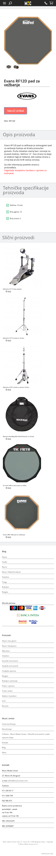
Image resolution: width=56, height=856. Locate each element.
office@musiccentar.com (18, 780)
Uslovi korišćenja (9, 724)
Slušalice (5, 577)
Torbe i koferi (7, 691)
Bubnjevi (5, 587)
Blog (4, 747)
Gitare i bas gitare (9, 641)
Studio (4, 562)
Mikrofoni (6, 651)
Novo (4, 752)
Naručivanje (7, 729)
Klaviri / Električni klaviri (11, 572)
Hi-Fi (4, 701)
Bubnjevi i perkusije (10, 681)
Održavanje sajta (47, 854)
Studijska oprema (9, 671)
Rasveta (5, 706)
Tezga (4, 582)
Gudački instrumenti (10, 666)
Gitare (4, 557)
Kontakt (5, 742)
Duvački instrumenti (10, 661)
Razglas (5, 592)
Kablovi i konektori (9, 696)
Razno (4, 567)
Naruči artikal (15, 110)
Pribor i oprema (8, 686)
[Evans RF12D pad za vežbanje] (28, 32)
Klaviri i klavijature (9, 646)
